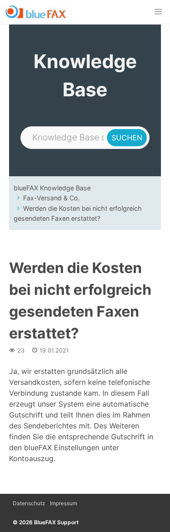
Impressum (63, 503)
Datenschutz (29, 503)
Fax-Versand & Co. (51, 198)
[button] (158, 12)
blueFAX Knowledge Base (52, 188)
